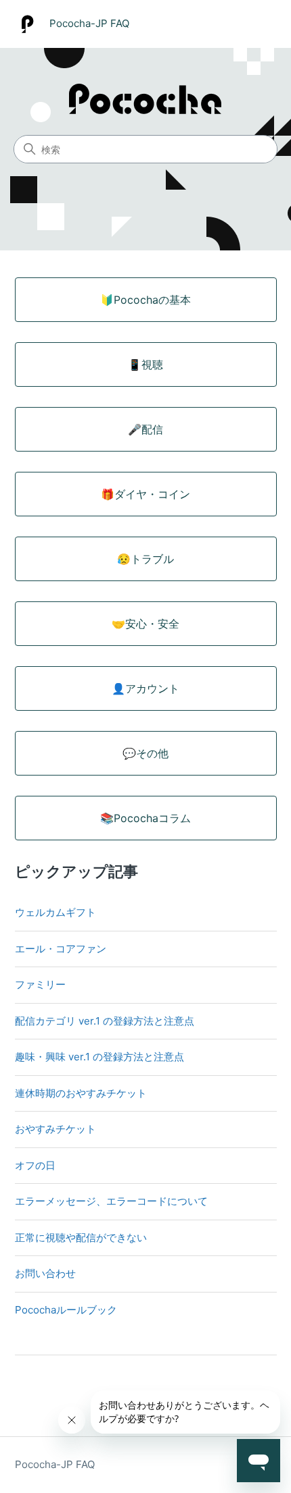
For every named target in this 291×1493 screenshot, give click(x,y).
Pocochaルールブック (66, 1309)
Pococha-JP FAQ (55, 1464)
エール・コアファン (60, 948)
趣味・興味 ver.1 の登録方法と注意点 (99, 1056)
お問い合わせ (45, 1273)
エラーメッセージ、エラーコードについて (111, 1201)
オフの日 (35, 1165)
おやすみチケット (55, 1128)
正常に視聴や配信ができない (81, 1237)
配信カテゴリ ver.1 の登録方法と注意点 (104, 1020)
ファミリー (40, 984)
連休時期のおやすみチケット (81, 1093)
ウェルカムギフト (55, 912)
